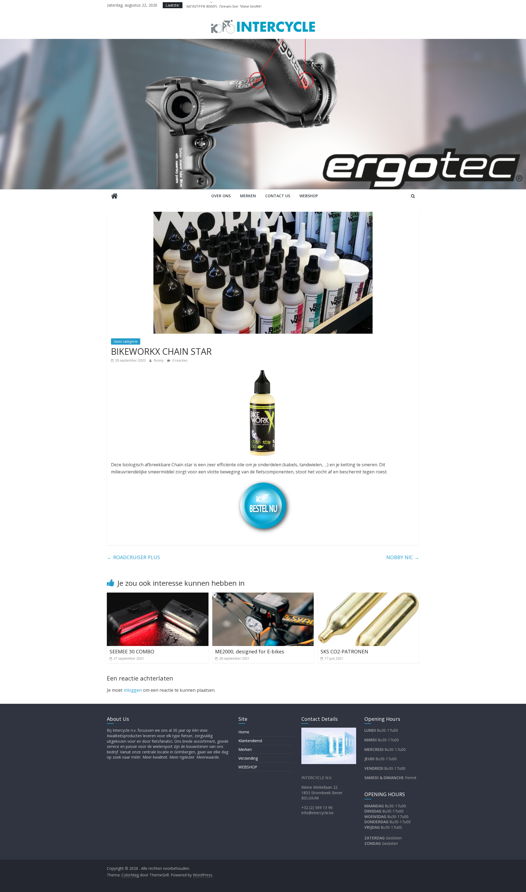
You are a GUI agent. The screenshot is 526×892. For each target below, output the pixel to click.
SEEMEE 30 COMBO (132, 651)
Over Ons (221, 195)
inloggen (133, 690)
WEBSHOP (247, 767)
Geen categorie (126, 341)
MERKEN (248, 195)
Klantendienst (250, 740)
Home (243, 731)
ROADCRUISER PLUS (133, 557)
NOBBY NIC (402, 557)
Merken (245, 749)
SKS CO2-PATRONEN (344, 651)
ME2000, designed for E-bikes (212, 5)
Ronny (159, 360)
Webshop (308, 195)
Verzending (248, 758)
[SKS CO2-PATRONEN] (368, 596)
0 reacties (179, 360)
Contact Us (277, 195)
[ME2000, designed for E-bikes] (263, 596)
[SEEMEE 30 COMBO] (157, 596)
